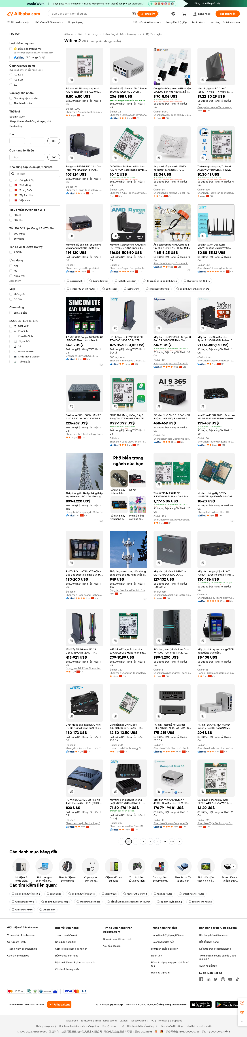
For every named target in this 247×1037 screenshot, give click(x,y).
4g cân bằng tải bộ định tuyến (162, 281)
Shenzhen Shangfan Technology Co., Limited (128, 672)
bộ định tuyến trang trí (83, 894)
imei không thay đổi (159, 289)
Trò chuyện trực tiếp (162, 941)
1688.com (86, 1020)
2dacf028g (110, 894)
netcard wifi (76, 281)
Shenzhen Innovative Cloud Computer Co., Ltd (128, 360)
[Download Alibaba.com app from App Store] (201, 1004)
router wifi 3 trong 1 (137, 894)
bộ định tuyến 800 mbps (57, 902)
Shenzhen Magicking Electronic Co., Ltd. (172, 594)
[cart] (185, 14)
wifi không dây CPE (24, 902)
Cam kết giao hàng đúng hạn (71, 948)
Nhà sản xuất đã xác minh (117, 939)
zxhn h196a (55, 894)
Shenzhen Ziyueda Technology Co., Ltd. (84, 111)
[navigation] (34, 438)
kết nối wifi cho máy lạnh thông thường (130, 902)
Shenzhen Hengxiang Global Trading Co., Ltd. (172, 192)
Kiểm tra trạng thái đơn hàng (215, 948)
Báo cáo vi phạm (160, 972)
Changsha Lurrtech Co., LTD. (82, 355)
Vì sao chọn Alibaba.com (21, 935)
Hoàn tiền (156, 955)
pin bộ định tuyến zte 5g (27, 894)
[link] (242, 1002)
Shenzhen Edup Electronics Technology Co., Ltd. (128, 441)
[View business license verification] (156, 1031)
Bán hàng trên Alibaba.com (214, 935)
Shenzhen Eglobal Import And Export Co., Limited (84, 268)
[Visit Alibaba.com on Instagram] (223, 979)
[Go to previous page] (121, 841)
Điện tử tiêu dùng (87, 34)
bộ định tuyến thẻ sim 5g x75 (194, 289)
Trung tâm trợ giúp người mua (167, 935)
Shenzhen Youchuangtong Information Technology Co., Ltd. (216, 441)
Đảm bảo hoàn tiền (65, 941)
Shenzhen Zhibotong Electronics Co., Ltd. (216, 268)
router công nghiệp (202, 902)
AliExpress (72, 1020)
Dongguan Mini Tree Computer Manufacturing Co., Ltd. (84, 668)
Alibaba (68, 34)
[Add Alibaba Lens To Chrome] (59, 1004)
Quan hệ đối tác (208, 965)
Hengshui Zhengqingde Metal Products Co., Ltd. (84, 512)
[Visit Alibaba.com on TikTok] (237, 979)
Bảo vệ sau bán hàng (66, 955)
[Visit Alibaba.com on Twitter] (216, 979)
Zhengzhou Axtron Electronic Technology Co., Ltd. (84, 748)
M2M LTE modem (127, 281)
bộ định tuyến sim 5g (171, 902)
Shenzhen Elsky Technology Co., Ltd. (216, 597)
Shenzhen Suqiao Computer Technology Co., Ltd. (128, 268)
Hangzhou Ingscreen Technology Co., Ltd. (172, 363)
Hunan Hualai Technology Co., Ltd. (128, 748)
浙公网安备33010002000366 (182, 1031)
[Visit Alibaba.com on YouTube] (230, 979)
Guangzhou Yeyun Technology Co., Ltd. (216, 107)
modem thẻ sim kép (90, 902)
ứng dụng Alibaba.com (172, 1004)
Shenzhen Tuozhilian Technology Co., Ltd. (216, 192)
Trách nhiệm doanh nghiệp (22, 948)
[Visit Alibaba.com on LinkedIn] (208, 979)
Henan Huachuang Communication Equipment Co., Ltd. (216, 672)
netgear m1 (133, 289)
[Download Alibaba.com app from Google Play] (227, 1004)
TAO (151, 1020)
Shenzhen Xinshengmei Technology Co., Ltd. (172, 672)
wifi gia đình (49, 909)
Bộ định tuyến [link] (154, 34)
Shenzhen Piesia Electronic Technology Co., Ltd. (172, 438)
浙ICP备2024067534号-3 (216, 1031)
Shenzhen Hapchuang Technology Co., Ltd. (84, 594)
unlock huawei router (193, 894)
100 (172, 841)
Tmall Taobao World (106, 1020)
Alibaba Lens (21, 1004)
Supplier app (115, 1004)
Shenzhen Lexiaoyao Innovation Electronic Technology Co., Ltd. (128, 114)
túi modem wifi (100, 281)
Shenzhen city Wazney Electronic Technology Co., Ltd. (172, 519)
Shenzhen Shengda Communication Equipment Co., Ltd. (172, 263)
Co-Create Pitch (16, 941)
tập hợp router (164, 894)
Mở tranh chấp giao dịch (164, 948)
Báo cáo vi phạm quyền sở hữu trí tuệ (169, 964)
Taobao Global (138, 1020)
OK (54, 140)
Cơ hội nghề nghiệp (18, 955)
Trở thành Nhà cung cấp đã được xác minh (217, 957)
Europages (176, 1020)
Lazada (123, 1020)
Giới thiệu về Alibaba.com (22, 927)
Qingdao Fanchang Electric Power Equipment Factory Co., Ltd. (128, 590)
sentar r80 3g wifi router (82, 289)
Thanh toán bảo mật (66, 935)
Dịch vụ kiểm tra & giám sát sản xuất (75, 962)
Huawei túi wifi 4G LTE (198, 281)
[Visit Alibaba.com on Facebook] (201, 979)
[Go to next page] (179, 841)
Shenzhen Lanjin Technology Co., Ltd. (84, 189)
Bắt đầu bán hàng (209, 941)
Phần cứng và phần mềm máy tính (122, 34)
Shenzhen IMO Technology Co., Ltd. (84, 434)
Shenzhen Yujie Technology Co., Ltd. (128, 192)
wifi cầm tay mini (24, 909)
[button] (134, 14)
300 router (111, 289)
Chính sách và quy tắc (67, 969)
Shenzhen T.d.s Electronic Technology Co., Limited (172, 748)
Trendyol (162, 1020)
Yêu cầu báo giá (111, 945)
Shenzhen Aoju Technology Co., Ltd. (172, 114)
